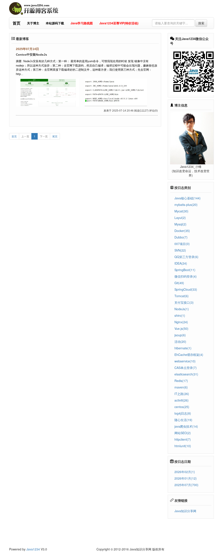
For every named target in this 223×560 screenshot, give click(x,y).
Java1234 (33, 549)
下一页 (44, 136)
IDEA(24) (180, 263)
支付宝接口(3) (184, 302)
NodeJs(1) (181, 309)
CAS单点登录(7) (185, 367)
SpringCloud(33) (185, 289)
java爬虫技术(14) (186, 426)
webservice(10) (185, 361)
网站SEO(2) (182, 433)
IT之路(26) (181, 394)
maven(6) (181, 387)
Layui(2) (180, 217)
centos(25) (181, 407)
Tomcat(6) (181, 296)
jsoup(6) (180, 335)
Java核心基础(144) (187, 198)
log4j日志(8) (182, 413)
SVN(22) (180, 250)
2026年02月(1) (184, 472)
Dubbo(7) (181, 237)
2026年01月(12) (185, 478)
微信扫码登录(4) (185, 276)
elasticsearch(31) (186, 374)
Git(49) (179, 283)
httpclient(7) (182, 439)
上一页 (25, 136)
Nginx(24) (181, 322)
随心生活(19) (183, 420)
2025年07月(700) (186, 485)
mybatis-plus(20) (186, 204)
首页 (14, 136)
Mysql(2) (180, 224)
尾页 (54, 136)
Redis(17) (181, 380)
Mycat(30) (181, 211)
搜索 (201, 23)
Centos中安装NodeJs (31, 54)
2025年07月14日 (27, 49)
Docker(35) (182, 230)
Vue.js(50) (181, 328)
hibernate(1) (182, 348)
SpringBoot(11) (184, 270)
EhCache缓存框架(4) (188, 354)
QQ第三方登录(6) (186, 257)
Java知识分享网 (185, 511)
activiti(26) (181, 400)
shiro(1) (179, 315)
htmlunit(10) (182, 446)
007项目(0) (182, 244)
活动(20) (180, 341)
